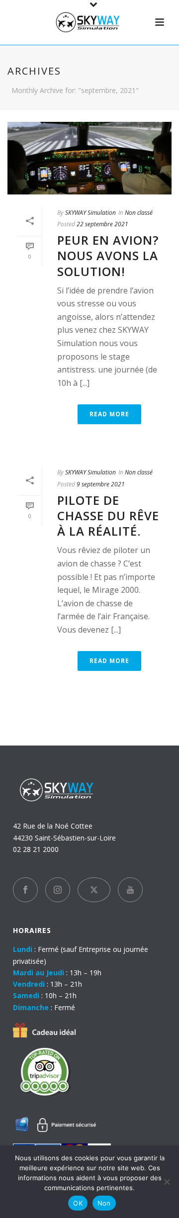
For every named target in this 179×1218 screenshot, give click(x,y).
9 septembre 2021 (101, 484)
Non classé (139, 212)
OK (78, 1203)
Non (104, 1203)
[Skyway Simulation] (89, 22)
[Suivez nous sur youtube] (130, 889)
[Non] (167, 1182)
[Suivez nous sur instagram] (57, 889)
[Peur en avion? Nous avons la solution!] (89, 158)
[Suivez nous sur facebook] (25, 889)
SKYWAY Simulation (90, 212)
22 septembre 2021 (102, 224)
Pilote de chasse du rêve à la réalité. (108, 515)
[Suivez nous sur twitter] (94, 889)
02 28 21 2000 (36, 849)
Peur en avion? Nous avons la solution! (108, 255)
